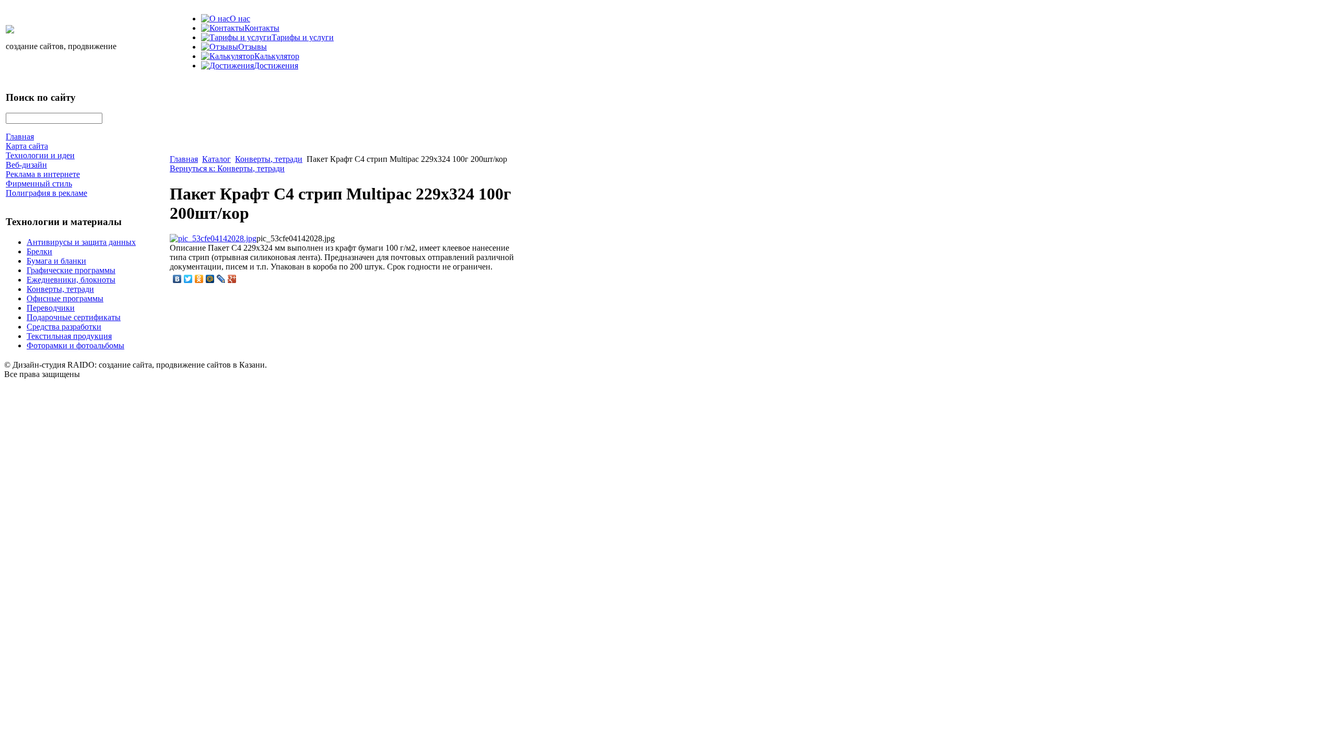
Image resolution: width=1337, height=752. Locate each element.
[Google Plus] (232, 279)
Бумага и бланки (56, 260)
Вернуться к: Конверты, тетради (227, 168)
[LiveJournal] (221, 279)
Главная (184, 159)
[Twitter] (188, 279)
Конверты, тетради (60, 289)
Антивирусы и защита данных (81, 242)
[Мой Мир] (210, 279)
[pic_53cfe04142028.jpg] (213, 238)
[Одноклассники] (199, 279)
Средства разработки (64, 326)
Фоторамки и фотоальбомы (75, 345)
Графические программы (71, 270)
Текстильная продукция (69, 336)
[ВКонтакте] (177, 279)
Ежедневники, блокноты (71, 279)
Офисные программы (65, 298)
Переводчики (51, 307)
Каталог (216, 159)
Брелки (39, 251)
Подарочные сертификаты (74, 317)
